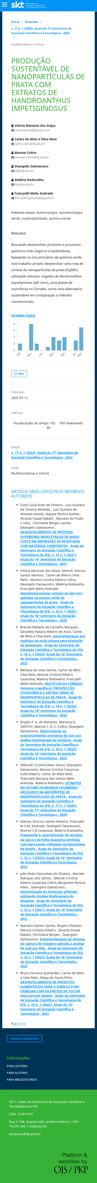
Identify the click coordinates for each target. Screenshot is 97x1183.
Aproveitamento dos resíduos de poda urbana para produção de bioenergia (52, 640)
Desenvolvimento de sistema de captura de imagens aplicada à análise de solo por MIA (52, 943)
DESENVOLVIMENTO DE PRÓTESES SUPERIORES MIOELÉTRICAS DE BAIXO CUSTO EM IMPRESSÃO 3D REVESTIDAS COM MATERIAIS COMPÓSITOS (50, 539)
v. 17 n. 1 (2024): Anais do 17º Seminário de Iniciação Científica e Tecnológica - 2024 (41, 30)
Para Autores (17, 1073)
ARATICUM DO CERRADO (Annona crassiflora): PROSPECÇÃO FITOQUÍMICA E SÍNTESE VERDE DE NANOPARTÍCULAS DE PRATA (51, 690)
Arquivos (31, 22)
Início (15, 22)
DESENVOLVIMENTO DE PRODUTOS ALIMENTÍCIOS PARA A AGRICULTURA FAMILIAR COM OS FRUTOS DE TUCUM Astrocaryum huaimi (50, 989)
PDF (21, 374)
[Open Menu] (4, 4)
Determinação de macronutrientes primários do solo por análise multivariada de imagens (50, 735)
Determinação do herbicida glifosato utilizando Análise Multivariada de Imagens (48, 896)
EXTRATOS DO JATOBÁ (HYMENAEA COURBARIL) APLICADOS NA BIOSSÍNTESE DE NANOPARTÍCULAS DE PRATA (50, 790)
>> (24, 1023)
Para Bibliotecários (22, 1079)
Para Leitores (17, 1066)
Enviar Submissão (24, 1039)
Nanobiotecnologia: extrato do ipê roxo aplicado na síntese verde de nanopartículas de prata (51, 597)
